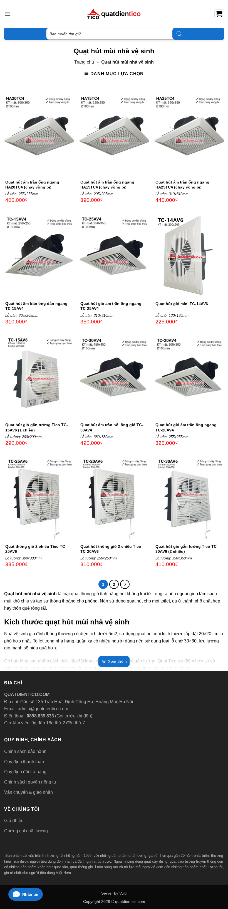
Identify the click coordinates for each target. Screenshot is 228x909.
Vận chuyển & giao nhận (28, 792)
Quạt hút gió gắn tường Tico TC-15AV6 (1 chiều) (36, 427)
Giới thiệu (14, 820)
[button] (7, 14)
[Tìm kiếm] (179, 34)
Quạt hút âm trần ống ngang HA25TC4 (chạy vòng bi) (182, 184)
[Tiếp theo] (125, 584)
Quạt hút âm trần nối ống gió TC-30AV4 (111, 427)
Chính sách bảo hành (25, 751)
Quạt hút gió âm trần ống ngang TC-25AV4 (111, 306)
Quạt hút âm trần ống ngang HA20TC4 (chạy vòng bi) (32, 184)
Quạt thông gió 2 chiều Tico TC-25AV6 (35, 549)
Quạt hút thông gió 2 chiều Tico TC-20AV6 (110, 549)
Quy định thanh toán (24, 761)
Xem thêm (117, 661)
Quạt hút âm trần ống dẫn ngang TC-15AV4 (36, 306)
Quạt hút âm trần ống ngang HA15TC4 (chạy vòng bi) (107, 184)
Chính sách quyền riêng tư (30, 782)
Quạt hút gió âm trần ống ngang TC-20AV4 (186, 427)
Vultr (123, 893)
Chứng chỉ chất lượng (26, 830)
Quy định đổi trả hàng (25, 771)
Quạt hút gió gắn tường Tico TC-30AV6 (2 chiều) (186, 549)
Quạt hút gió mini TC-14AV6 (181, 304)
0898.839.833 (40, 716)
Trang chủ (84, 62)
